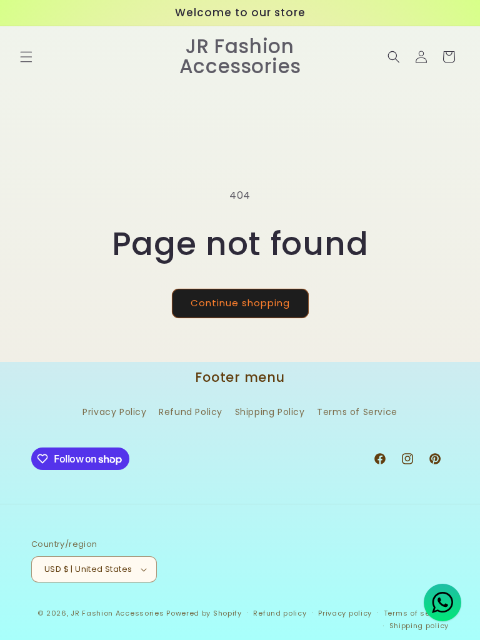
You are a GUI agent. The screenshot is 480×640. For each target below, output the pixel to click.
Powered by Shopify (204, 613)
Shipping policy (419, 626)
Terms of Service (357, 412)
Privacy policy (345, 613)
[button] (26, 57)
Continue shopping (240, 302)
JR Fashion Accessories (117, 613)
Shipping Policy (270, 412)
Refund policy (279, 613)
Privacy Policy (114, 412)
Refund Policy (190, 412)
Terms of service (416, 613)
